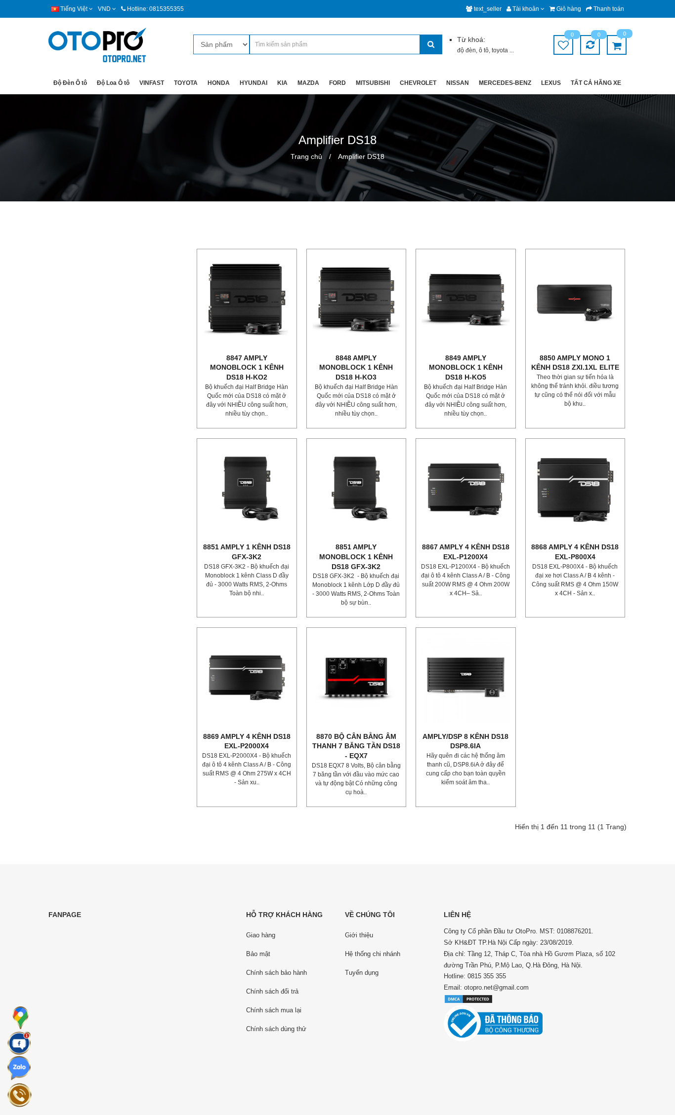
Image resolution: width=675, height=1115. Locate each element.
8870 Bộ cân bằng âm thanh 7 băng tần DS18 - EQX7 (356, 746)
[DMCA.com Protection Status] (468, 998)
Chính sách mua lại (273, 1010)
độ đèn (466, 50)
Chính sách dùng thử (276, 1029)
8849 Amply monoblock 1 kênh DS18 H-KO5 (466, 367)
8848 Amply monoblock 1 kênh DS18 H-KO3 (356, 367)
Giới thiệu (359, 935)
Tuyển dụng (362, 972)
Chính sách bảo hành (276, 972)
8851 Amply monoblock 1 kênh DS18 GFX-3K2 (356, 556)
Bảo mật (258, 954)
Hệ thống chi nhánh (372, 954)
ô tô (484, 50)
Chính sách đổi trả (272, 991)
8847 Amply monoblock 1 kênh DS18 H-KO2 (247, 367)
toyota (500, 50)
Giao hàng (260, 935)
